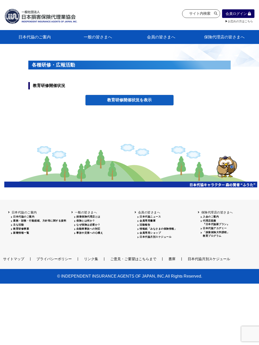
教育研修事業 (21, 228)
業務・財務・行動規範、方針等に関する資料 (39, 220)
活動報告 (145, 224)
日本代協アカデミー (215, 228)
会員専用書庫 (148, 220)
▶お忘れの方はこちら (239, 21)
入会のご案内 (211, 216)
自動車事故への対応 (88, 228)
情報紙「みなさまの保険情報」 (158, 228)
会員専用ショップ (150, 232)
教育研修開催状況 (123, 100)
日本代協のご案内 (34, 37)
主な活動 (18, 224)
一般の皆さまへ (98, 37)
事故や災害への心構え (89, 232)
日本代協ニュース (150, 216)
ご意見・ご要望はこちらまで (133, 259)
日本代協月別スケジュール (155, 236)
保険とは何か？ (85, 220)
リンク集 (91, 259)
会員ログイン (237, 14)
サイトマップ (13, 259)
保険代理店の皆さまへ (224, 37)
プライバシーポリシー (54, 259)
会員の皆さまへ (161, 37)
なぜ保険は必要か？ (88, 224)
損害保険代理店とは (88, 216)
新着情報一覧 (21, 232)
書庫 (172, 259)
